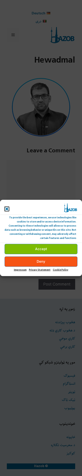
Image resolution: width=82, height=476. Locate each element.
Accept (41, 249)
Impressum (20, 270)
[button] (7, 209)
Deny (41, 261)
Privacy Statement (40, 270)
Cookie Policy (60, 270)
